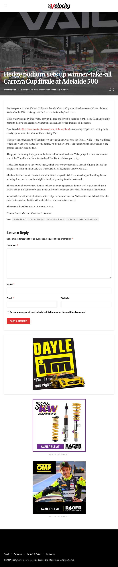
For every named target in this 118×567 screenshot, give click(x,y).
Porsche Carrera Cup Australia (55, 89)
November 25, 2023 (29, 89)
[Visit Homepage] (59, 6)
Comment (12, 245)
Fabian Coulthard (55, 219)
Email (10, 298)
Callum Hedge (36, 219)
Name (11, 284)
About (6, 554)
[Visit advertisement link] (59, 425)
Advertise (18, 554)
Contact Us (50, 554)
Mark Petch (11, 89)
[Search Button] (112, 6)
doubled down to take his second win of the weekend (44, 129)
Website (65, 298)
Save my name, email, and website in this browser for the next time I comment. (48, 312)
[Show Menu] (5, 6)
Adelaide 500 (20, 219)
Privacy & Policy (34, 554)
